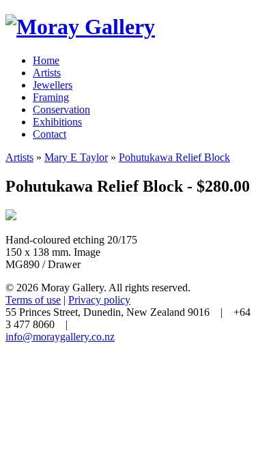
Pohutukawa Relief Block (174, 157)
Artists (47, 72)
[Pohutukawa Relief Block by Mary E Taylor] (10, 216)
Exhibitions (57, 122)
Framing (51, 97)
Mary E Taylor (76, 157)
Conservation (61, 109)
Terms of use (33, 300)
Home (46, 60)
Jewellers (52, 85)
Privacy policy (99, 300)
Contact (49, 134)
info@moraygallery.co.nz (60, 336)
